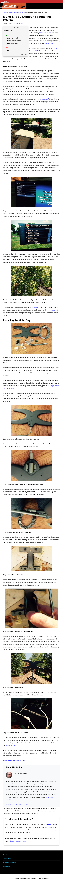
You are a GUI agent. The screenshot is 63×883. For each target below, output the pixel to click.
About (5, 855)
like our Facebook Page (17, 841)
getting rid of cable (49, 310)
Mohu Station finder (45, 99)
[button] (2, 2)
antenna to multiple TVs (23, 743)
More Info (24, 54)
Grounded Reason (31, 6)
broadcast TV (36, 307)
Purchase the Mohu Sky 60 (15, 760)
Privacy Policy (7, 858)
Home (4, 12)
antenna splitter (11, 745)
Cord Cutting (10, 12)
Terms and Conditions (9, 862)
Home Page (52, 824)
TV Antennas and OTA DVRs (20, 12)
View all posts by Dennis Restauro (17, 804)
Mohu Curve (49, 43)
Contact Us (6, 866)
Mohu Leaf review (45, 33)
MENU (6, 2)
